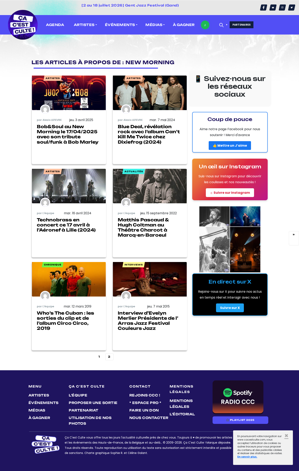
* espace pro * (145, 403)
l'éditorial (182, 414)
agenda (55, 25)
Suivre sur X (230, 307)
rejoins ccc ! (144, 395)
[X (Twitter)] (291, 7)
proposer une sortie (93, 403)
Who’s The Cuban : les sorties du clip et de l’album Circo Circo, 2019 (65, 320)
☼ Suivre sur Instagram (230, 192)
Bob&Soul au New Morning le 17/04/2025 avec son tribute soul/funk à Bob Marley (67, 134)
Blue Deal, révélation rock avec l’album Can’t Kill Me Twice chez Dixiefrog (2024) (149, 134)
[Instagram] (282, 7)
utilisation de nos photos (90, 421)
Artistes (38, 395)
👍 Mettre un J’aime (230, 145)
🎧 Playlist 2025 (240, 420)
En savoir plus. (247, 456)
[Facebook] (263, 7)
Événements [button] (120, 25)
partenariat (83, 410)
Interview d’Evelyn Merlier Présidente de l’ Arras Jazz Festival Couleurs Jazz (148, 320)
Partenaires (241, 24)
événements (43, 403)
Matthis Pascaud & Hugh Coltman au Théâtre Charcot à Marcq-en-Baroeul (143, 227)
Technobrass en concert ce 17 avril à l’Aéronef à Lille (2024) (66, 225)
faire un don (144, 410)
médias (36, 410)
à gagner (184, 25)
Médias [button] (153, 25)
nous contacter (148, 418)
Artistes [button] (84, 25)
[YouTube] (273, 7)
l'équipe (78, 395)
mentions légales (181, 404)
